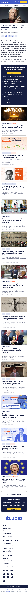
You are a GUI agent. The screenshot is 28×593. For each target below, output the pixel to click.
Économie (7, 5)
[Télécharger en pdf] (9, 36)
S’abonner (14, 73)
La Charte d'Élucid (7, 551)
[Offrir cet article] (6, 36)
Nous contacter (7, 528)
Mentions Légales (7, 543)
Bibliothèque (4, 183)
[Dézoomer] (15, 36)
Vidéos (25, 591)
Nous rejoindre (6, 531)
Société (9, 183)
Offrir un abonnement (8, 566)
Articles (8, 591)
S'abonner (14, 509)
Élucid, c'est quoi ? (7, 533)
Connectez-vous (17, 102)
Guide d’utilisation (7, 536)
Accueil (3, 591)
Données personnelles (8, 546)
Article (3, 216)
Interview (4, 123)
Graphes (13, 591)
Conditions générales (8, 548)
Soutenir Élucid (6, 563)
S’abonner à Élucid (7, 561)
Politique (15, 5)
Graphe (3, 153)
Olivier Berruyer (14, 32)
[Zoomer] (12, 36)
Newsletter (5, 558)
